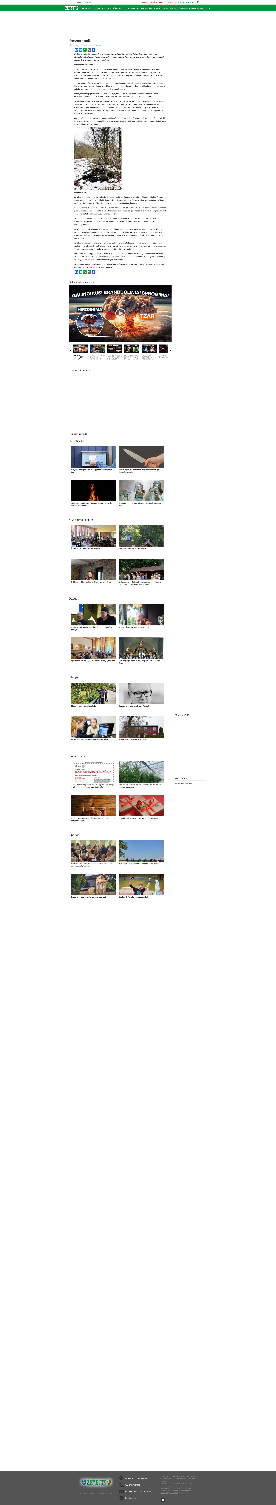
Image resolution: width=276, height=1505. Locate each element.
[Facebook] (198, 2)
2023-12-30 (87, 45)
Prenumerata (179, 2)
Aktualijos (86, 8)
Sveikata (140, 8)
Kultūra (148, 8)
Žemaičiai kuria (184, 8)
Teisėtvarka (98, 8)
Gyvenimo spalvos (169, 8)
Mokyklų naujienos (127, 8)
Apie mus (144, 2)
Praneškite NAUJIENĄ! (157, 2)
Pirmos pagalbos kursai (184, 783)
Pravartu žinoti (197, 8)
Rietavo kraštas (111, 8)
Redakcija (76, 45)
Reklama (169, 2)
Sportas (157, 8)
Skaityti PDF (190, 2)
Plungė (73, 677)
